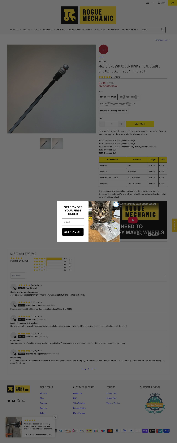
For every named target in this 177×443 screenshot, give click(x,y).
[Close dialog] (116, 204)
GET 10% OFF (73, 231)
